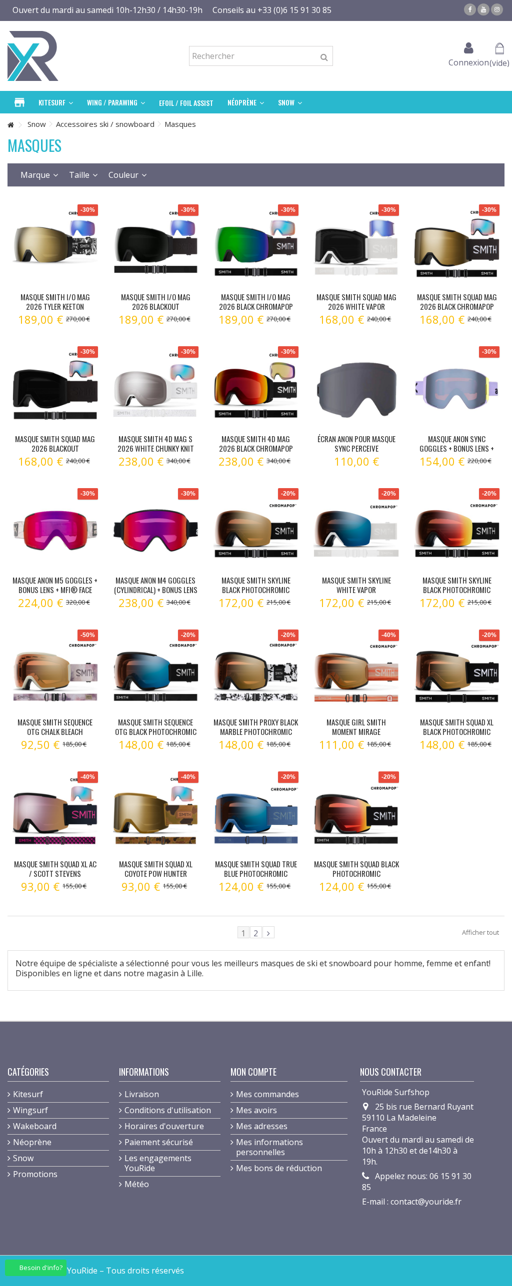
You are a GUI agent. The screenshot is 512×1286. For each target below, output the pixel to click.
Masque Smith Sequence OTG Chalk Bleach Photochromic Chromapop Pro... (55, 736)
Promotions (35, 1174)
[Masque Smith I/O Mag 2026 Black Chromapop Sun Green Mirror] (256, 247)
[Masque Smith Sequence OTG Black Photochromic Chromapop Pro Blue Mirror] (155, 672)
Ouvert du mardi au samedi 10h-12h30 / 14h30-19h (107, 9)
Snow (23, 1158)
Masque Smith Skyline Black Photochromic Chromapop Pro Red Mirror (457, 594)
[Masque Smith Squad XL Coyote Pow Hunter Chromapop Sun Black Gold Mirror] (155, 814)
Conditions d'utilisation (167, 1110)
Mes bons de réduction (279, 1168)
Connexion (468, 61)
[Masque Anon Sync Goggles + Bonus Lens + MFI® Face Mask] (457, 389)
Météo (136, 1184)
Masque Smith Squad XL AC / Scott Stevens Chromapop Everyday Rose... (55, 878)
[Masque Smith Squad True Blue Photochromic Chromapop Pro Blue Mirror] (256, 814)
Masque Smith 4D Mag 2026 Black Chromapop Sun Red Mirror (256, 448)
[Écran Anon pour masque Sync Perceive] (356, 389)
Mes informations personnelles (269, 1147)
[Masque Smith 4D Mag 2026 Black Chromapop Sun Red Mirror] (256, 389)
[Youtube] (484, 9)
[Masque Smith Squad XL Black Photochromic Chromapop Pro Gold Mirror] (457, 672)
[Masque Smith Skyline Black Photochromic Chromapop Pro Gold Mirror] (256, 531)
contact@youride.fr (426, 1201)
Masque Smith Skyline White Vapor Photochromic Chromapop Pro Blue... (356, 594)
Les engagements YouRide (158, 1163)
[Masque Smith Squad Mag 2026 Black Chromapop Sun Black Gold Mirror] (457, 247)
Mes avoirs (256, 1110)
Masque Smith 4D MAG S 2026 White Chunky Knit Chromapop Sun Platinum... (156, 453)
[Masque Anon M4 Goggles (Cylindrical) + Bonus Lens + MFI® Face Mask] (155, 531)
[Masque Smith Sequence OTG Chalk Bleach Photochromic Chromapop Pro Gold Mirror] (55, 672)
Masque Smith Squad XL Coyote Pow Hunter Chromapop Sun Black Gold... (155, 878)
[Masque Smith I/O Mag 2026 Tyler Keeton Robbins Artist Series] (55, 247)
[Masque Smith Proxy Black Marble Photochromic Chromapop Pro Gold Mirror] (256, 672)
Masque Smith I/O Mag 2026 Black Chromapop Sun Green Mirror (256, 306)
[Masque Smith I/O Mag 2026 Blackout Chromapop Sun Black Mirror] (155, 247)
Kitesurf (28, 1094)
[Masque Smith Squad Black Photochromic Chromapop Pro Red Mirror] (356, 814)
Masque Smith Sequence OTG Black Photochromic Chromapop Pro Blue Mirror (155, 736)
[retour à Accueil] (11, 125)
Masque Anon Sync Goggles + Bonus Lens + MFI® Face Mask (457, 448)
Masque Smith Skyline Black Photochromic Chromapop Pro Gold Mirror (256, 594)
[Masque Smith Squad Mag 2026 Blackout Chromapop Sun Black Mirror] (55, 389)
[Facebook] (470, 9)
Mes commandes (267, 1094)
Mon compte (253, 1071)
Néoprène (32, 1142)
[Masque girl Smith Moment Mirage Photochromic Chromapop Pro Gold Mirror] (356, 672)
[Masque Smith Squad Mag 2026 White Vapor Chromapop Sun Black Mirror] (356, 247)
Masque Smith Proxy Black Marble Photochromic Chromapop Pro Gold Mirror (256, 736)
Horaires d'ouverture (164, 1126)
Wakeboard (34, 1126)
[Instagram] (497, 9)
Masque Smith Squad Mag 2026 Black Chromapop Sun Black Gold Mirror (457, 306)
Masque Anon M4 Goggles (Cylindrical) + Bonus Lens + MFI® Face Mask (156, 590)
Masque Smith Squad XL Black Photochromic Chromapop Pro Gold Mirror (457, 736)
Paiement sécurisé (158, 1142)
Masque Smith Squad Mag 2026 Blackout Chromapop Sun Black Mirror (55, 453)
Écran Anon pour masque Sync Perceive (357, 443)
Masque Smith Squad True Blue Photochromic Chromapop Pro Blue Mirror (256, 878)
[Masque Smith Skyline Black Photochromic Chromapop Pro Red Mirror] (457, 531)
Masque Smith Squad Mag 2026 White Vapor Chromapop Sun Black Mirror (356, 311)
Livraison (141, 1094)
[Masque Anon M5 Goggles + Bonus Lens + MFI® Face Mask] (55, 531)
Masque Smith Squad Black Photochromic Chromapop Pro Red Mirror (356, 878)
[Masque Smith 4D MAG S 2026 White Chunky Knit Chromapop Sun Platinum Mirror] (155, 389)
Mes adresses (262, 1126)
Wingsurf (30, 1110)
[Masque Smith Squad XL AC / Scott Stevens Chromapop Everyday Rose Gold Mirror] (55, 814)
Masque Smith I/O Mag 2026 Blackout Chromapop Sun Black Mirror (155, 311)
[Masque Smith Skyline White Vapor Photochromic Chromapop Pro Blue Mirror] (356, 531)
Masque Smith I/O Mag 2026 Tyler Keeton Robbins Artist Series (55, 306)
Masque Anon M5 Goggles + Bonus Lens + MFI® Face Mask (55, 590)
